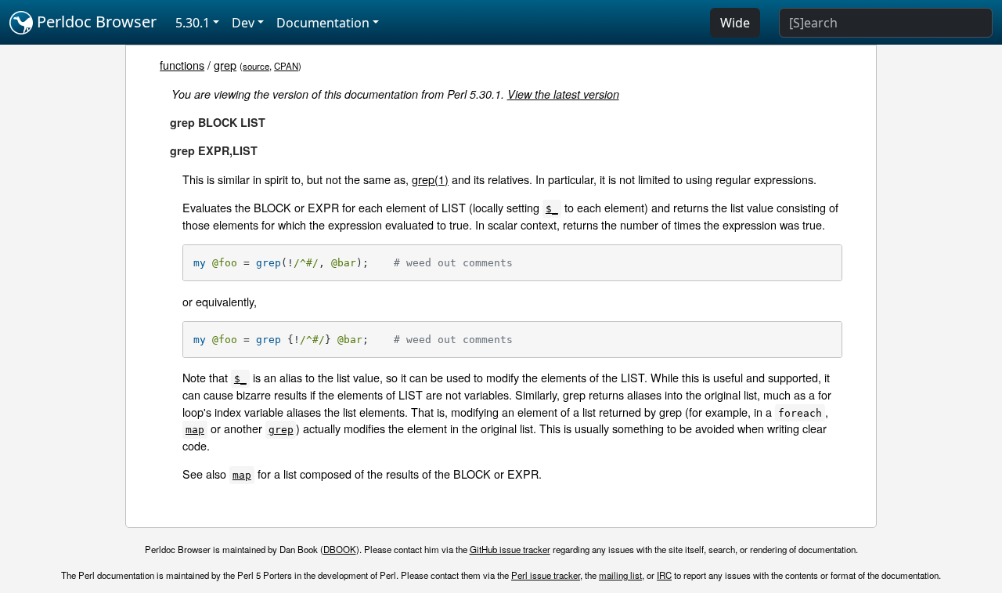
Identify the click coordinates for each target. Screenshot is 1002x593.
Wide (735, 22)
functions (182, 64)
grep (225, 64)
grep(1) (430, 179)
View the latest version (563, 94)
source (256, 66)
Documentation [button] (322, 22)
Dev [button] (243, 22)
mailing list (620, 575)
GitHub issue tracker (510, 549)
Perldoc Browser (95, 21)
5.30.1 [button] (192, 22)
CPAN (286, 66)
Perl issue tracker (545, 575)
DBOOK (339, 549)
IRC (664, 575)
